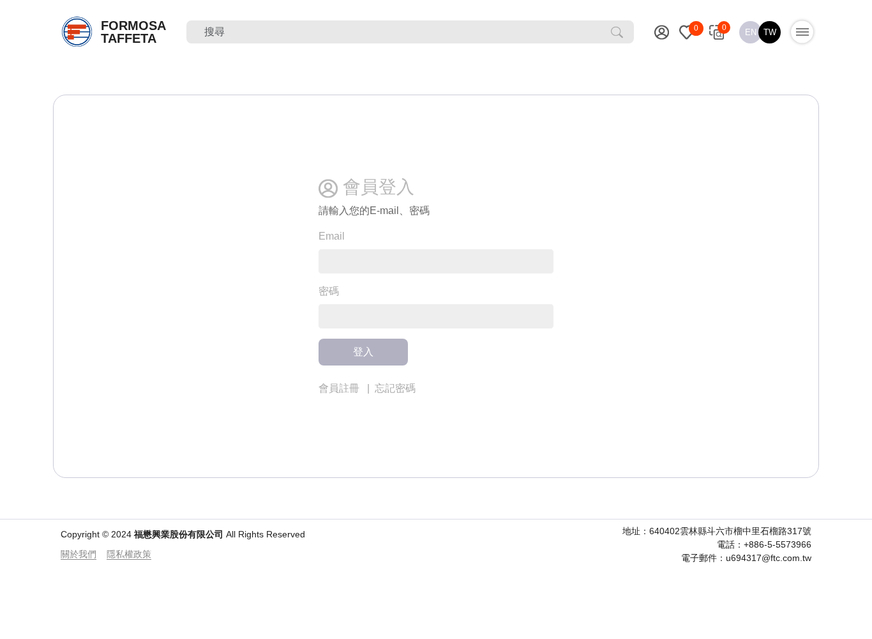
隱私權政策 (129, 554)
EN (750, 32)
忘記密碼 (395, 388)
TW (769, 32)
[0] (686, 32)
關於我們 (78, 554)
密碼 (329, 291)
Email (332, 236)
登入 (363, 351)
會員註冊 (339, 388)
